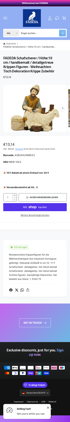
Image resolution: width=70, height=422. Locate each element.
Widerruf (52, 402)
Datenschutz (32, 402)
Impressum (19, 402)
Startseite (11, 43)
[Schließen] (48, 407)
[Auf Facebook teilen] (11, 290)
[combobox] (43, 33)
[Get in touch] (57, 18)
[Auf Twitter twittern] (17, 290)
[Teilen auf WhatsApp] (22, 290)
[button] (5, 18)
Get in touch (32, 322)
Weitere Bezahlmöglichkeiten (35, 215)
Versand (19, 149)
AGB (43, 402)
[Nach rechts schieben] (62, 108)
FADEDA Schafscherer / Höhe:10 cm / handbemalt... (29, 46)
